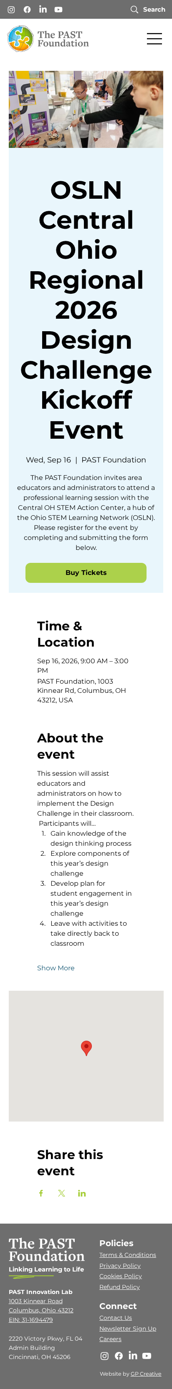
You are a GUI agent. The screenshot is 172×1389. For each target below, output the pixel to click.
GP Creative (146, 1374)
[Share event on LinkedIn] (82, 1193)
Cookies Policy (120, 1276)
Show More (56, 968)
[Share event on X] (62, 1193)
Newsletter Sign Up (127, 1328)
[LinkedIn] (43, 9)
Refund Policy (119, 1287)
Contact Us (115, 1318)
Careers (110, 1339)
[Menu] (154, 38)
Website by (115, 1374)
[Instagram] (11, 9)
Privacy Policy (120, 1265)
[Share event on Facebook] (41, 1193)
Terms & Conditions (127, 1255)
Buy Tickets (86, 573)
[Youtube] (58, 9)
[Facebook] (27, 9)
